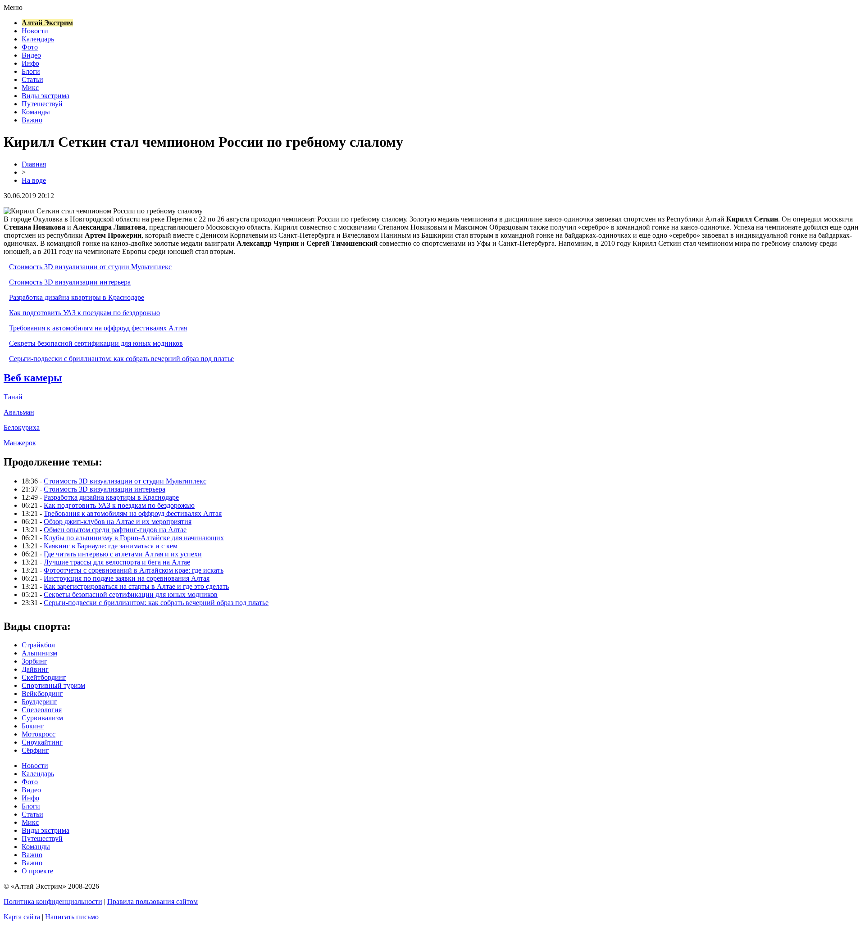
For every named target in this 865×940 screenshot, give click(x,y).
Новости (35, 31)
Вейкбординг (42, 693)
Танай (13, 397)
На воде (34, 180)
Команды (36, 112)
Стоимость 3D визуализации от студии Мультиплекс (90, 267)
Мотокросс (38, 734)
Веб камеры (33, 378)
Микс (30, 87)
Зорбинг (34, 661)
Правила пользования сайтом (152, 901)
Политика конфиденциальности (53, 901)
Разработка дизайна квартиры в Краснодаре (76, 297)
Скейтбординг (44, 677)
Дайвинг (35, 669)
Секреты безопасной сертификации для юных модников (96, 343)
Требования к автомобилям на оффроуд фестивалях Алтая (98, 328)
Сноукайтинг (42, 742)
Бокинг (33, 726)
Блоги (31, 71)
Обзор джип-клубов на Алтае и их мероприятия (117, 521)
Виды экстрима (45, 95)
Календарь (38, 39)
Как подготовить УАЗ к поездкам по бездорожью (84, 312)
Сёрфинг (35, 750)
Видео (31, 55)
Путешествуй (42, 104)
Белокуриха (22, 427)
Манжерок (20, 443)
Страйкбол (38, 645)
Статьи (32, 79)
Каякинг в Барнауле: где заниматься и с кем (111, 546)
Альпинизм (39, 653)
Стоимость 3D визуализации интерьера (70, 282)
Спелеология (42, 710)
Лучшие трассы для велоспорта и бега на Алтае (117, 562)
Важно (32, 120)
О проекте (37, 871)
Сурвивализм (42, 718)
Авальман (19, 412)
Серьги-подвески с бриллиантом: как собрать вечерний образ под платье (121, 358)
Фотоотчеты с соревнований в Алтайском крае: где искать (133, 570)
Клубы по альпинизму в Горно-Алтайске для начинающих (134, 538)
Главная (34, 164)
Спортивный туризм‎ (53, 685)
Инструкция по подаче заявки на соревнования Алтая (126, 578)
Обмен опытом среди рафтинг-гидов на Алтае (115, 529)
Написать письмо (72, 917)
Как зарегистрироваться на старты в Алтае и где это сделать (136, 586)
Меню (13, 7)
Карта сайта (22, 917)
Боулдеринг (39, 701)
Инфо (30, 63)
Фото (30, 47)
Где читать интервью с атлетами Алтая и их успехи (123, 554)
